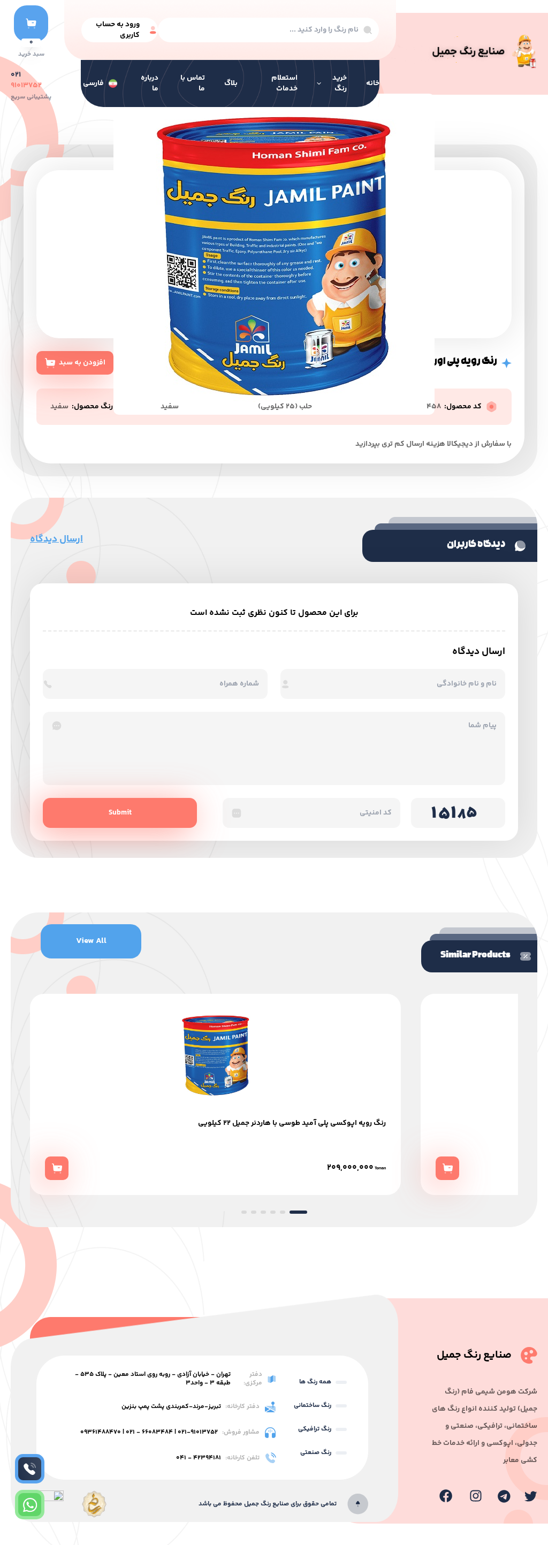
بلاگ (231, 83)
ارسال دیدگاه (56, 539)
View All (91, 941)
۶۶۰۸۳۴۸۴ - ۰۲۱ (149, 1432)
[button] (244, 1212)
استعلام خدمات (284, 83)
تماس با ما (192, 83)
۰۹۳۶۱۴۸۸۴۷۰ (100, 1432)
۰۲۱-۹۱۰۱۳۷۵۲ (198, 1432)
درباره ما (149, 83)
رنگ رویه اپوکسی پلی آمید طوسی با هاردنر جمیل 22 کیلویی (292, 1123)
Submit (120, 813)
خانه (372, 83)
